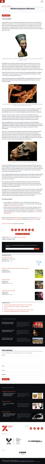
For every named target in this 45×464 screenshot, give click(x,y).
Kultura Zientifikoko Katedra (12, 460)
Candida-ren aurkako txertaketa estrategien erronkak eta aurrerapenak (18, 304)
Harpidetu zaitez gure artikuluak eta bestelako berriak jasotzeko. (21, 246)
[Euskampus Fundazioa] (35, 441)
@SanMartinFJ (18, 217)
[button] (12, 230)
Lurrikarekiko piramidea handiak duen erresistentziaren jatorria (16, 311)
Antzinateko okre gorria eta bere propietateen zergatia (8, 323)
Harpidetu (36, 248)
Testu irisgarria (6, 15)
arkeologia (4, 239)
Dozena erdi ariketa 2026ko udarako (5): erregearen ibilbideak (16, 306)
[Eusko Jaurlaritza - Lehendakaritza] (22, 453)
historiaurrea (9, 239)
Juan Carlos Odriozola (7, 223)
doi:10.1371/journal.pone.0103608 (15, 205)
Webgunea (4, 374)
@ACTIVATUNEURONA (16, 219)
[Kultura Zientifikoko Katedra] (14, 441)
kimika (13, 239)
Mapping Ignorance (6, 411)
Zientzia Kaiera (33, 219)
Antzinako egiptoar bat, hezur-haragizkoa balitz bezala (8, 331)
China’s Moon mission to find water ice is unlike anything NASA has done (9, 415)
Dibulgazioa (4, 6)
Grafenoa (5, 308)
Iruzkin (3, 355)
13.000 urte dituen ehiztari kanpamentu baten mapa (7, 339)
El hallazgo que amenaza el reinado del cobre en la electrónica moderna (9, 394)
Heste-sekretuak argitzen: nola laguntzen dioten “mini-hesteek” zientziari (18, 309)
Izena (3, 366)
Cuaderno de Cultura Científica (8, 391)
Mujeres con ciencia (6, 401)
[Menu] (42, 1)
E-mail (3, 370)
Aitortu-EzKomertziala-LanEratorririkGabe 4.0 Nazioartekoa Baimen (22, 461)
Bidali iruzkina (6, 379)
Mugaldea (9, 6)
